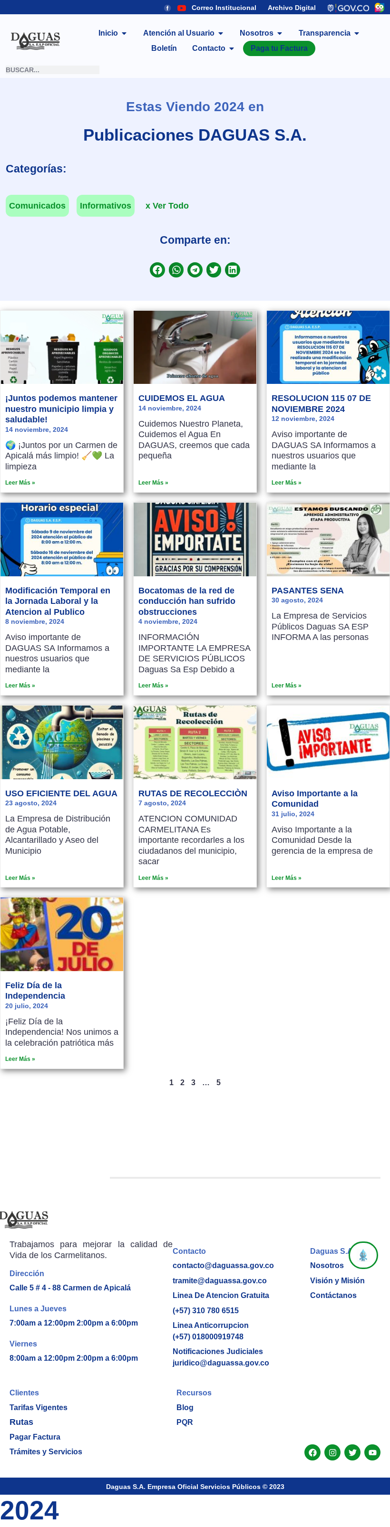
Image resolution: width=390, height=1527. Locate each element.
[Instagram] (332, 1452)
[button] (157, 269)
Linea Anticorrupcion (211, 1325)
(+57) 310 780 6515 (206, 1311)
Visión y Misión (337, 1281)
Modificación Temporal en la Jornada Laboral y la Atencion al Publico (57, 601)
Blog (185, 1407)
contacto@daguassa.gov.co (223, 1265)
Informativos (105, 205)
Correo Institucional (224, 7)
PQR (184, 1422)
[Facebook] (312, 1452)
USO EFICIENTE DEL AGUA (61, 793)
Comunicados (37, 205)
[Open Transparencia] (357, 33)
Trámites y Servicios (46, 1452)
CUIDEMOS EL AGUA (181, 398)
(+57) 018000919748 (208, 1337)
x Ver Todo (167, 205)
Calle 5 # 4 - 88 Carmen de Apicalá (70, 1288)
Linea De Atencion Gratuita (221, 1295)
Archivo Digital (292, 7)
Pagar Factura (35, 1437)
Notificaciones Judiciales (218, 1351)
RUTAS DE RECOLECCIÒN (192, 793)
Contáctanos (333, 1295)
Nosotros (327, 1265)
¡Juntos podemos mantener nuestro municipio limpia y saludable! (61, 408)
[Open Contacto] (231, 48)
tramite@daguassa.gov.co (220, 1281)
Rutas (21, 1422)
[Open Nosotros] (279, 33)
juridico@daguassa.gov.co (221, 1363)
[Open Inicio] (124, 33)
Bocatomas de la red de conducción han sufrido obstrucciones (186, 601)
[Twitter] (352, 1452)
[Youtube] (372, 1452)
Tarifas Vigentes (39, 1407)
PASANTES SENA (308, 590)
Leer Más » (20, 483)
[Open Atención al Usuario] (220, 33)
